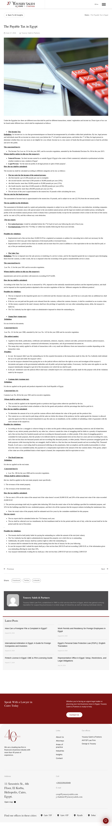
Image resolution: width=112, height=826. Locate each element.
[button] (104, 4)
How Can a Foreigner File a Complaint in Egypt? (26, 628)
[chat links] (106, 821)
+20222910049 (63, 783)
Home (87, 15)
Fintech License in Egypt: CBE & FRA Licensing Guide (28, 658)
